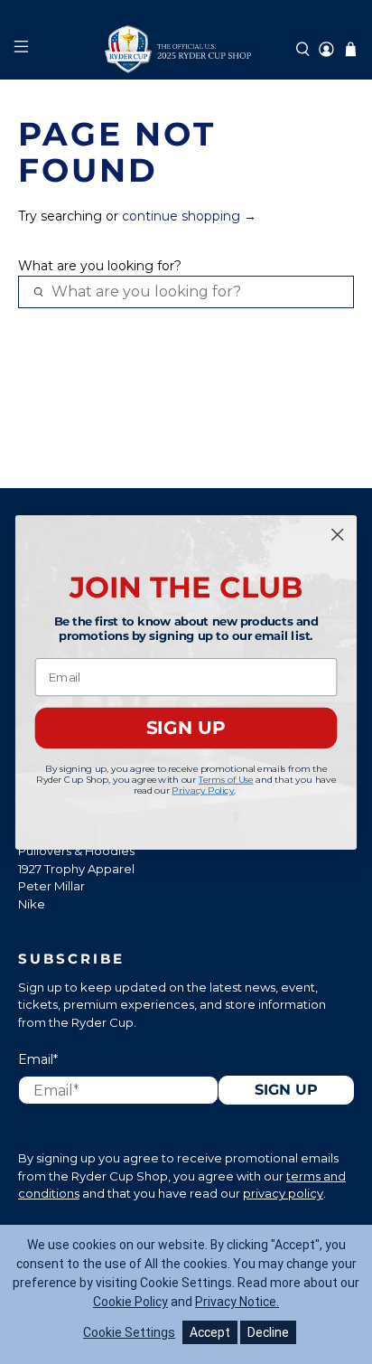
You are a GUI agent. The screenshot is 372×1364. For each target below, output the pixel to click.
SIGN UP (186, 727)
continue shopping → (189, 216)
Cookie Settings (129, 1332)
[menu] (20, 49)
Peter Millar (51, 886)
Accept (210, 1332)
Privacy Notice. (237, 1301)
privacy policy (283, 1193)
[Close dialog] (337, 534)
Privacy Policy (203, 789)
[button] (303, 49)
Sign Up (286, 1089)
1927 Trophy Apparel (76, 868)
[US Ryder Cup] (186, 49)
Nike (31, 904)
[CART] (350, 49)
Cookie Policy (130, 1301)
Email (38, 1059)
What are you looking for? (99, 266)
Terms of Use (226, 779)
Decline (268, 1332)
